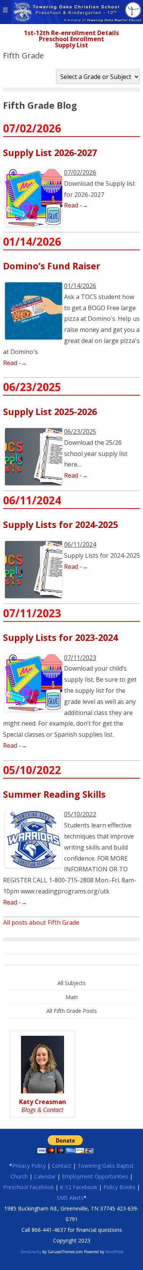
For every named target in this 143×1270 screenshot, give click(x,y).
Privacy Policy (29, 1165)
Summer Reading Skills (54, 794)
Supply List (71, 45)
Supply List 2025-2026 (50, 412)
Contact (61, 1165)
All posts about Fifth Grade (41, 922)
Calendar (45, 1176)
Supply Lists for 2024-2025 (60, 524)
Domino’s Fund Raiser (51, 266)
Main (72, 997)
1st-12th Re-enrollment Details (71, 33)
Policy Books (119, 1187)
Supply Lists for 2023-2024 (60, 637)
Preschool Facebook (28, 1187)
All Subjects (72, 983)
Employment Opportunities (95, 1176)
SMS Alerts (70, 1197)
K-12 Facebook (78, 1187)
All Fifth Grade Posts (72, 1010)
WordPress (113, 1251)
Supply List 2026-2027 (50, 152)
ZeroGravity (30, 1251)
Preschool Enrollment (71, 39)
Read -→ (76, 205)
